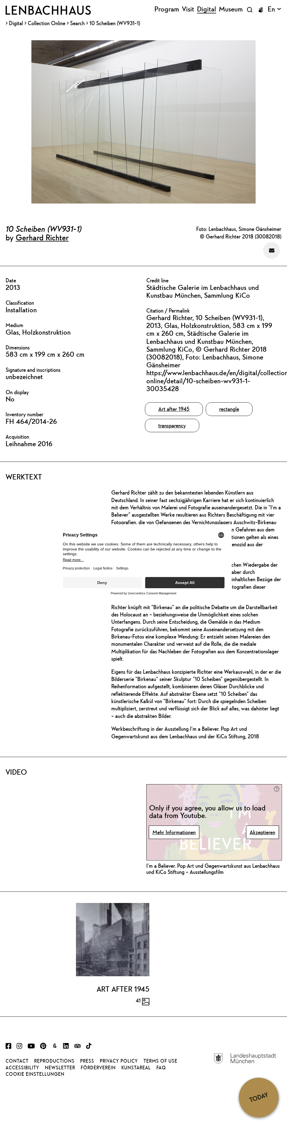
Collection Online (46, 23)
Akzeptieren (262, 832)
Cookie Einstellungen (35, 1074)
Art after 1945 (173, 409)
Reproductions (54, 1060)
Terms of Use (160, 1060)
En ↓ (274, 9)
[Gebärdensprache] (261, 10)
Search (77, 23)
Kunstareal (136, 1067)
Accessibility (22, 1067)
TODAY (258, 1097)
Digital (16, 23)
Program (166, 9)
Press (87, 1060)
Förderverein (98, 1067)
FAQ (161, 1067)
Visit (188, 9)
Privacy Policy (119, 1060)
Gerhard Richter (42, 237)
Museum (231, 9)
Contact (17, 1060)
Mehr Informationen (174, 832)
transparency (172, 425)
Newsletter (60, 1067)
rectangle (229, 409)
